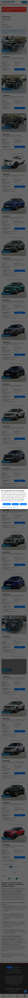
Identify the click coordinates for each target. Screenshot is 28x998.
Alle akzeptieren (6, 504)
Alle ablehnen (15, 504)
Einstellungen (23, 504)
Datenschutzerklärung (6, 507)
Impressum (15, 507)
